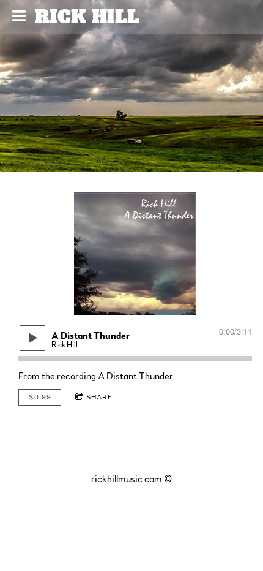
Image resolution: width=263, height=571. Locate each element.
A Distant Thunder (135, 376)
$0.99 (40, 397)
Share (99, 397)
